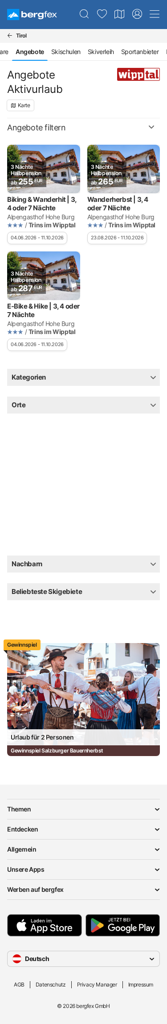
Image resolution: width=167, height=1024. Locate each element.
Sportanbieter (140, 51)
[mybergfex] (137, 14)
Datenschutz (51, 984)
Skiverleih (101, 51)
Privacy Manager (97, 984)
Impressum (140, 984)
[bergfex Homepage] (32, 14)
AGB (19, 984)
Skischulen (66, 51)
